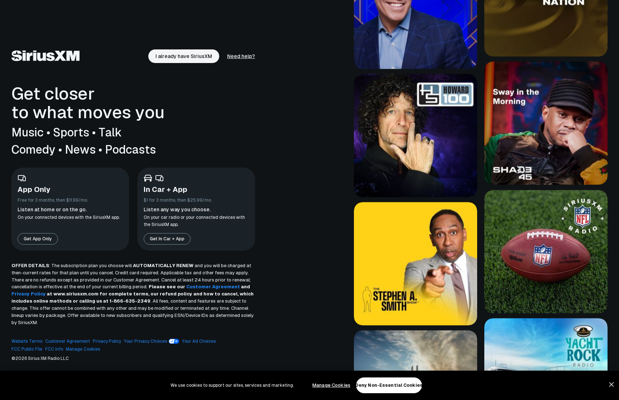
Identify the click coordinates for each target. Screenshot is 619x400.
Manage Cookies (331, 385)
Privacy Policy (28, 294)
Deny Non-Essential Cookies (389, 385)
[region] (309, 385)
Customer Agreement (213, 287)
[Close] (611, 384)
